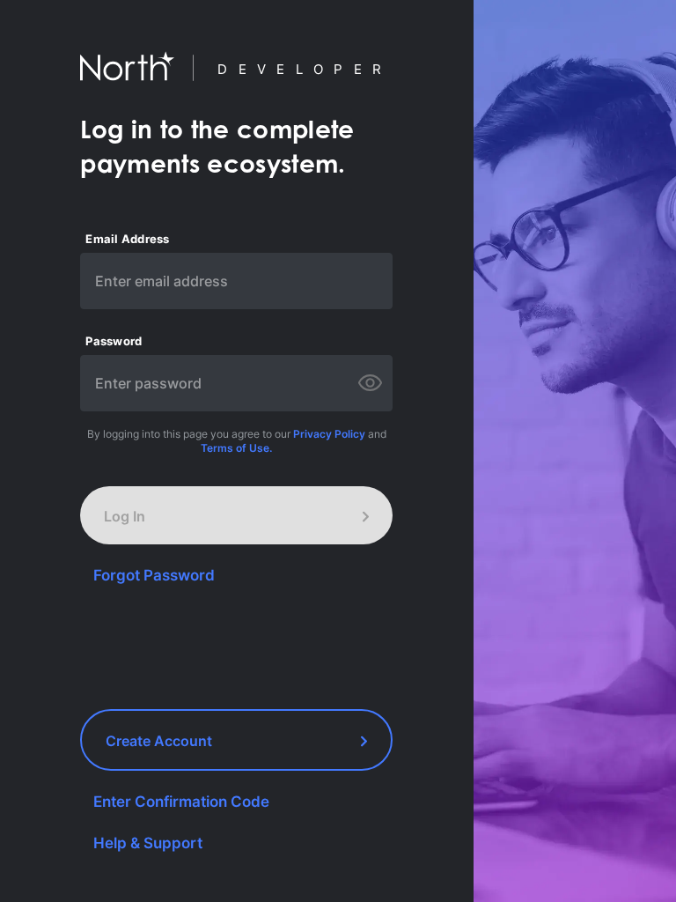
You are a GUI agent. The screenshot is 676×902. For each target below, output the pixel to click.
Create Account (159, 741)
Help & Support (147, 843)
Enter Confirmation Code (181, 801)
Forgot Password (154, 575)
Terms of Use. (236, 448)
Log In (124, 516)
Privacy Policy (329, 433)
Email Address (127, 239)
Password (113, 341)
